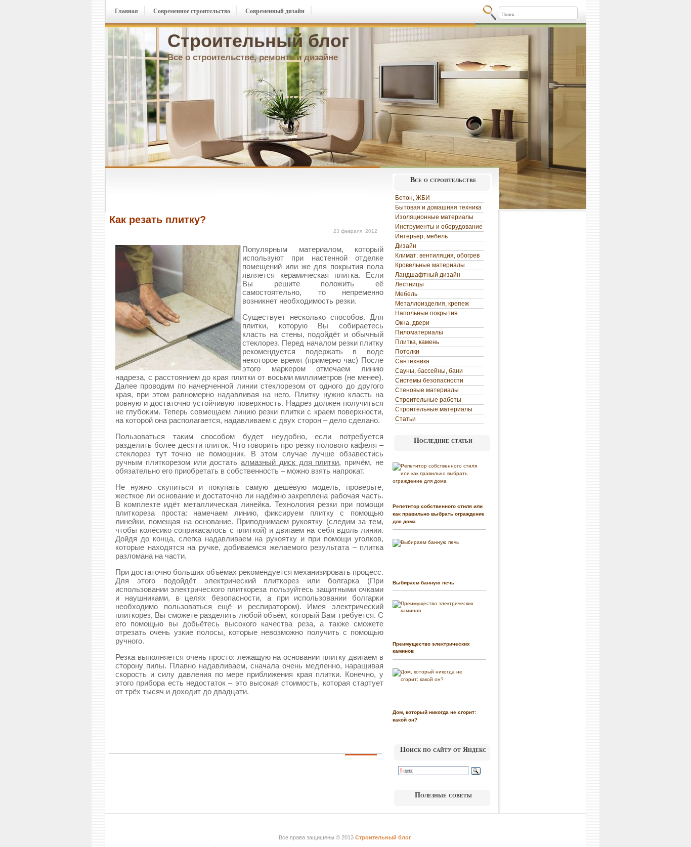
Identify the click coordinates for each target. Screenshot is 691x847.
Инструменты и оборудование (439, 226)
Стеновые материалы (427, 390)
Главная (126, 11)
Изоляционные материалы (434, 217)
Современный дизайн (275, 11)
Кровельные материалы (430, 265)
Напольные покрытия (426, 313)
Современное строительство (191, 11)
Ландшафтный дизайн (427, 274)
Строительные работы (428, 399)
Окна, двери (412, 322)
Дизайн (405, 245)
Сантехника (412, 361)
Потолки (407, 351)
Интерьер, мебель (421, 236)
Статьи (405, 418)
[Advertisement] (227, 191)
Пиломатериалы (419, 332)
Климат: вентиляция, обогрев (437, 255)
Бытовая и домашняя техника (438, 207)
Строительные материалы (433, 409)
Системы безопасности (429, 380)
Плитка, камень (417, 342)
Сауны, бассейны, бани (429, 370)
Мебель (406, 294)
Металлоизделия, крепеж (432, 303)
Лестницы (409, 284)
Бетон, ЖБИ (412, 197)
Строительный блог (258, 40)
